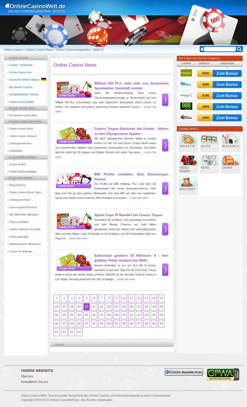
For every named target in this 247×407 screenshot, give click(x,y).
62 (64, 332)
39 (116, 315)
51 (94, 323)
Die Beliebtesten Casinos (24, 94)
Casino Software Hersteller (25, 229)
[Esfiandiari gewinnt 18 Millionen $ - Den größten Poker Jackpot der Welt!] (73, 262)
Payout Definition (19, 222)
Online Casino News (39, 49)
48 (71, 323)
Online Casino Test (20, 72)
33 (71, 315)
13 (146, 298)
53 (109, 323)
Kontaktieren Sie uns (34, 382)
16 (56, 306)
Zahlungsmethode (19, 199)
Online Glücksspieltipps (23, 171)
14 (154, 298)
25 (124, 306)
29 (154, 306)
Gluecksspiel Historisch (23, 207)
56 (131, 323)
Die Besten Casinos (21, 87)
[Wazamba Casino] (186, 75)
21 (94, 306)
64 (79, 332)
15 (161, 298)
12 (139, 298)
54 (116, 323)
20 (86, 306)
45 (161, 315)
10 (124, 298)
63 (71, 332)
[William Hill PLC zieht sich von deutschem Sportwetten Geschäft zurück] (73, 90)
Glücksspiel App (18, 236)
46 (56, 323)
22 (101, 306)
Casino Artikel (17, 164)
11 (131, 298)
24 (116, 306)
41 (131, 315)
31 (56, 315)
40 (124, 315)
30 (161, 306)
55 (124, 323)
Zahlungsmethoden (20, 143)
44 (154, 315)
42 (139, 315)
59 (154, 323)
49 (79, 323)
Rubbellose (15, 150)
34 (79, 315)
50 (86, 323)
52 (101, 323)
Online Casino (13, 49)
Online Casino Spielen (40, 6)
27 (139, 306)
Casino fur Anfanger (21, 251)
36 (94, 315)
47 (64, 323)
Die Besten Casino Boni (23, 115)
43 (146, 315)
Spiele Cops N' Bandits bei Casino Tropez (128, 215)
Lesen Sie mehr (139, 197)
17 (64, 306)
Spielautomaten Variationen (25, 243)
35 (86, 315)
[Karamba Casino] (186, 86)
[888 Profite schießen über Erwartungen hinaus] (73, 181)
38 (109, 315)
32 (64, 315)
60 (161, 323)
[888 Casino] (186, 109)
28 (146, 306)
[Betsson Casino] (186, 98)
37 (101, 315)
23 (109, 306)
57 (139, 323)
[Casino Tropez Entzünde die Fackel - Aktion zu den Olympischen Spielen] (73, 135)
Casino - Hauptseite (21, 64)
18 (71, 306)
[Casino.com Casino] (186, 120)
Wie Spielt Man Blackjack (24, 214)
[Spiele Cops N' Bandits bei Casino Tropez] (73, 222)
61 (56, 332)
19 (79, 306)
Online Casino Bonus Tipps (25, 192)
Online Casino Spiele (21, 101)
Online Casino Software (23, 136)
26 (131, 306)
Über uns (27, 376)
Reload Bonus (17, 185)
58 (146, 323)
